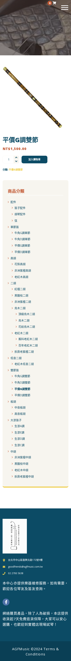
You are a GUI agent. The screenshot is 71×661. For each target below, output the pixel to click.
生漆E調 (19, 432)
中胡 (13, 451)
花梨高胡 (20, 264)
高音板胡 (20, 414)
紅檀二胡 (20, 289)
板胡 (13, 402)
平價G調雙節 (16, 169)
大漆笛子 (16, 420)
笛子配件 (20, 208)
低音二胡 (16, 358)
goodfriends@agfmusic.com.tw (25, 566)
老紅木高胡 (21, 277)
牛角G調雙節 (22, 376)
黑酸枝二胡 (21, 295)
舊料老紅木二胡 (28, 339)
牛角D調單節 (22, 239)
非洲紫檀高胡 (22, 270)
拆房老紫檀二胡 (24, 352)
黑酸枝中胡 (21, 464)
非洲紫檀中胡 (22, 457)
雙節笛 (15, 370)
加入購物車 (34, 159)
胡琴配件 (20, 214)
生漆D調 (19, 439)
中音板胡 (20, 407)
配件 (13, 202)
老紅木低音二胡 (24, 364)
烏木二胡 (20, 308)
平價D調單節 (22, 252)
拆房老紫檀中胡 (24, 476)
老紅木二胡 (21, 333)
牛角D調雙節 (22, 382)
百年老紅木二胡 (28, 345)
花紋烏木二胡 (26, 327)
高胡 (13, 258)
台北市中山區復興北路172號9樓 (25, 559)
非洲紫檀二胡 (22, 302)
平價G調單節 (22, 245)
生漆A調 (19, 426)
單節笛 (15, 227)
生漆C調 (19, 445)
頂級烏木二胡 (26, 314)
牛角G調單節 (22, 233)
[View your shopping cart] (54, 3)
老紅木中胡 (21, 470)
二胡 (13, 283)
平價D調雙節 (22, 395)
